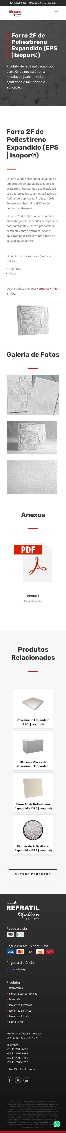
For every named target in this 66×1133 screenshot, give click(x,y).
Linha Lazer (16, 1021)
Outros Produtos (33, 874)
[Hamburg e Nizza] (33, 414)
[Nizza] (32, 493)
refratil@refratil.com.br (21, 1069)
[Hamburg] (32, 453)
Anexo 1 (33, 596)
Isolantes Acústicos (20, 1016)
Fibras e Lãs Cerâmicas (23, 993)
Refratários (16, 988)
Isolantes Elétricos (20, 1010)
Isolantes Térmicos (20, 1005)
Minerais (14, 999)
